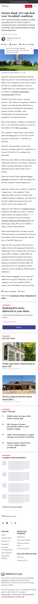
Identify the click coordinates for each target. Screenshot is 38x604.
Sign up (29, 6)
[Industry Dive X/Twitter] (11, 523)
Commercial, (15, 296)
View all (4, 507)
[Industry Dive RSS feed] (15, 523)
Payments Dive (22, 560)
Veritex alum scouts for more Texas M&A (17, 398)
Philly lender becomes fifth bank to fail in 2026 (19, 417)
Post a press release (15, 507)
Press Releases (6, 553)
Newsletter (5, 544)
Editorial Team (6, 538)
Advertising (21, 537)
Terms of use (16, 594)
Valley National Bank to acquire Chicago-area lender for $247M (20, 436)
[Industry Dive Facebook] (7, 523)
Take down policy (28, 594)
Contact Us (5, 541)
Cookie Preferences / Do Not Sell (12, 597)
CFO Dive (20, 557)
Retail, (22, 296)
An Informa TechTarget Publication (19, 2)
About (3, 535)
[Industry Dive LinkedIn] (3, 523)
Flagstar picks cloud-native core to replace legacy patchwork (19, 445)
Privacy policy (6, 594)
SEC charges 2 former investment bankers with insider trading (18, 426)
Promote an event (23, 549)
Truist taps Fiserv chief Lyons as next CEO (18, 365)
